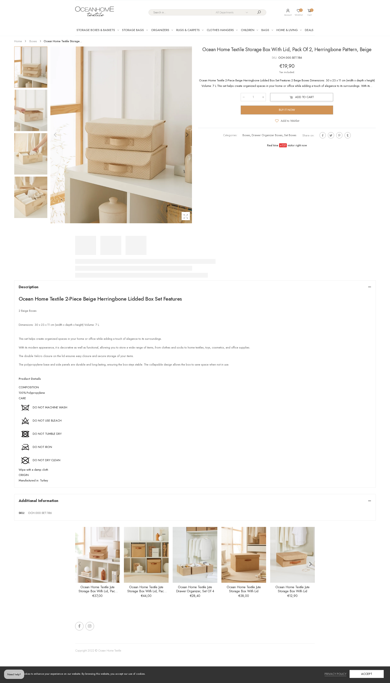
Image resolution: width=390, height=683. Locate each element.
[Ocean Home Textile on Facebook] (79, 626)
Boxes (246, 135)
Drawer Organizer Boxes (267, 135)
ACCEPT (366, 674)
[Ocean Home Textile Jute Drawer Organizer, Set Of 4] (195, 555)
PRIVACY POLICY (335, 674)
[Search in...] (259, 12)
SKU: (275, 58)
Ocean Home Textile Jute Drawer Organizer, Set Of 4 (195, 589)
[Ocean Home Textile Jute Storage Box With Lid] (243, 555)
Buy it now (287, 110)
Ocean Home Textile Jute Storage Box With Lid (244, 589)
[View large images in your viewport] (186, 216)
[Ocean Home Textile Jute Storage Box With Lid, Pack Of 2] (97, 555)
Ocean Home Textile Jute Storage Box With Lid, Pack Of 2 (97, 591)
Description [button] (28, 287)
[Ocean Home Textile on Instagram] (90, 626)
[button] (187, 134)
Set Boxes (290, 135)
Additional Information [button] (38, 500)
